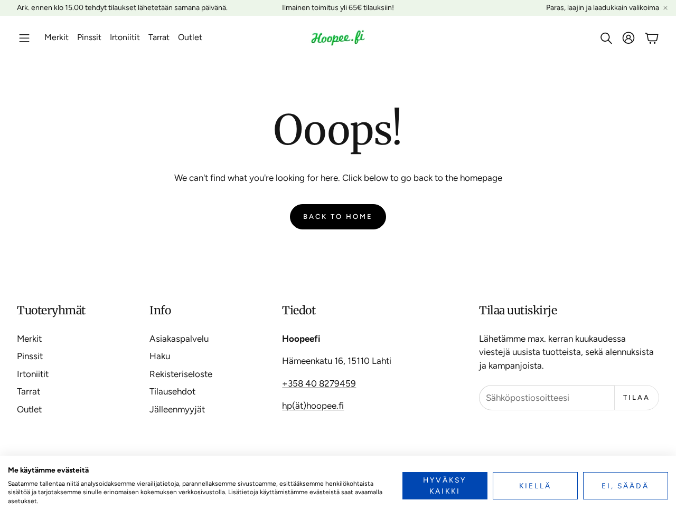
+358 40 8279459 (319, 383)
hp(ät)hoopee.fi (313, 405)
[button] (24, 38)
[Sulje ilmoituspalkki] (665, 8)
